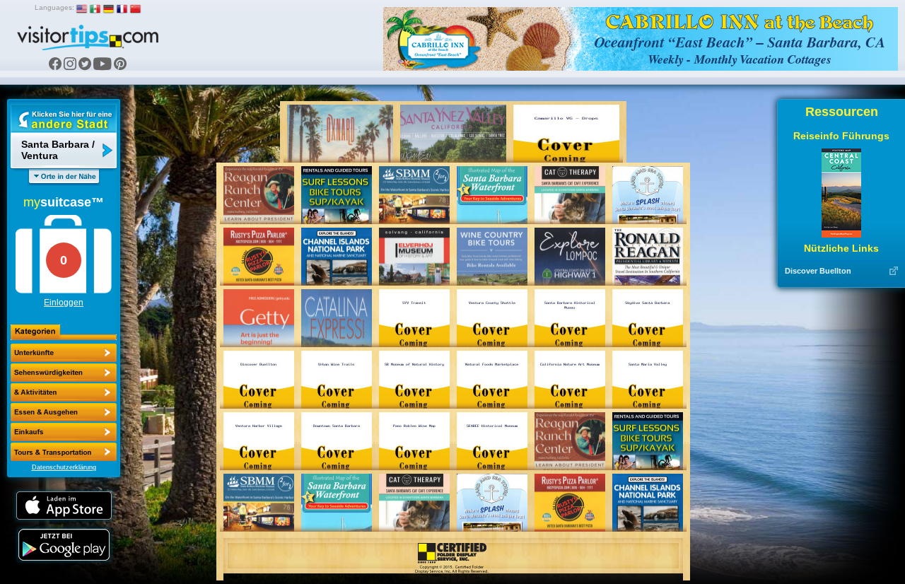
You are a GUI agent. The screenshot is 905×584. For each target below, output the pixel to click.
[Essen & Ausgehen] (64, 392)
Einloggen (63, 303)
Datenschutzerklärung (64, 467)
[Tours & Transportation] (64, 432)
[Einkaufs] (64, 412)
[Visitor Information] (64, 452)
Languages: (54, 7)
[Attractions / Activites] (64, 372)
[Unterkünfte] (64, 353)
